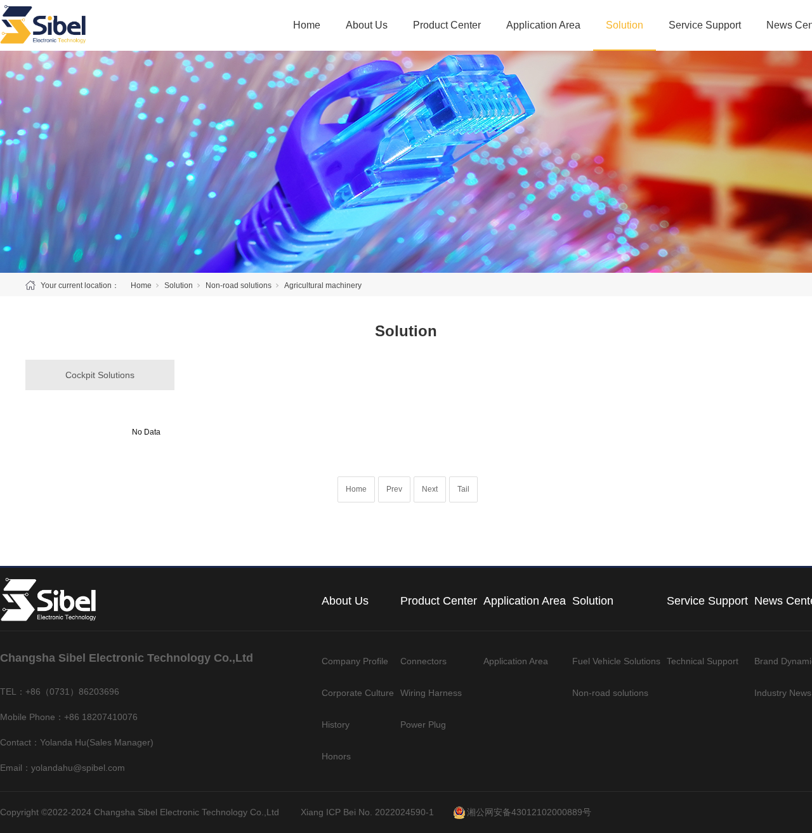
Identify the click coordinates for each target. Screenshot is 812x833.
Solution (624, 25)
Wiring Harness (431, 693)
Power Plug (423, 724)
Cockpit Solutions (99, 375)
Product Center (447, 25)
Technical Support (702, 661)
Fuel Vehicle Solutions (616, 661)
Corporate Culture (358, 693)
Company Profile (355, 661)
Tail (463, 489)
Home (306, 25)
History (336, 724)
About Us (367, 25)
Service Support (705, 25)
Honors (336, 756)
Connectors (423, 661)
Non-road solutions (239, 285)
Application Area (543, 25)
